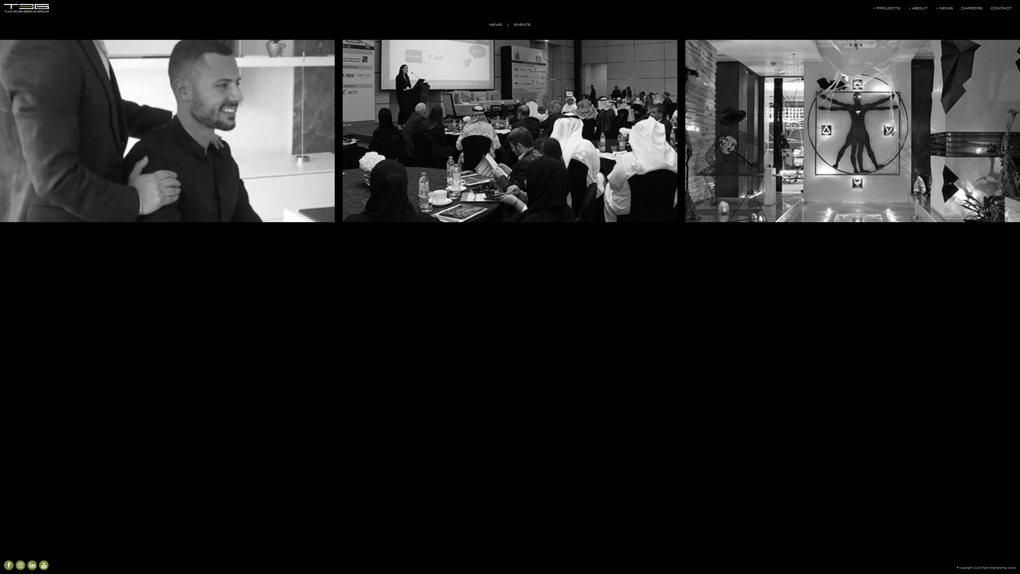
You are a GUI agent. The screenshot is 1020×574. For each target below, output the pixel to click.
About (919, 8)
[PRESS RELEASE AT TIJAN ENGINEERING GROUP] (167, 131)
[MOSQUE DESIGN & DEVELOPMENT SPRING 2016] (510, 131)
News (945, 8)
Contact (1001, 8)
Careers (972, 8)
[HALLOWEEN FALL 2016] (852, 131)
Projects (888, 8)
